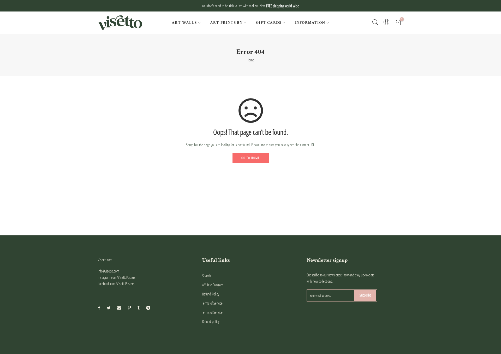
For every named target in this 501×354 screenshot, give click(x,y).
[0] (397, 23)
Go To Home (250, 158)
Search (206, 275)
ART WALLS (184, 22)
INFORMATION (310, 22)
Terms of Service (212, 303)
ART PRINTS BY (226, 22)
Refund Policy (210, 294)
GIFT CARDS (269, 22)
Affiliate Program (212, 284)
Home (250, 59)
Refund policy (210, 321)
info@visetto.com (108, 271)
